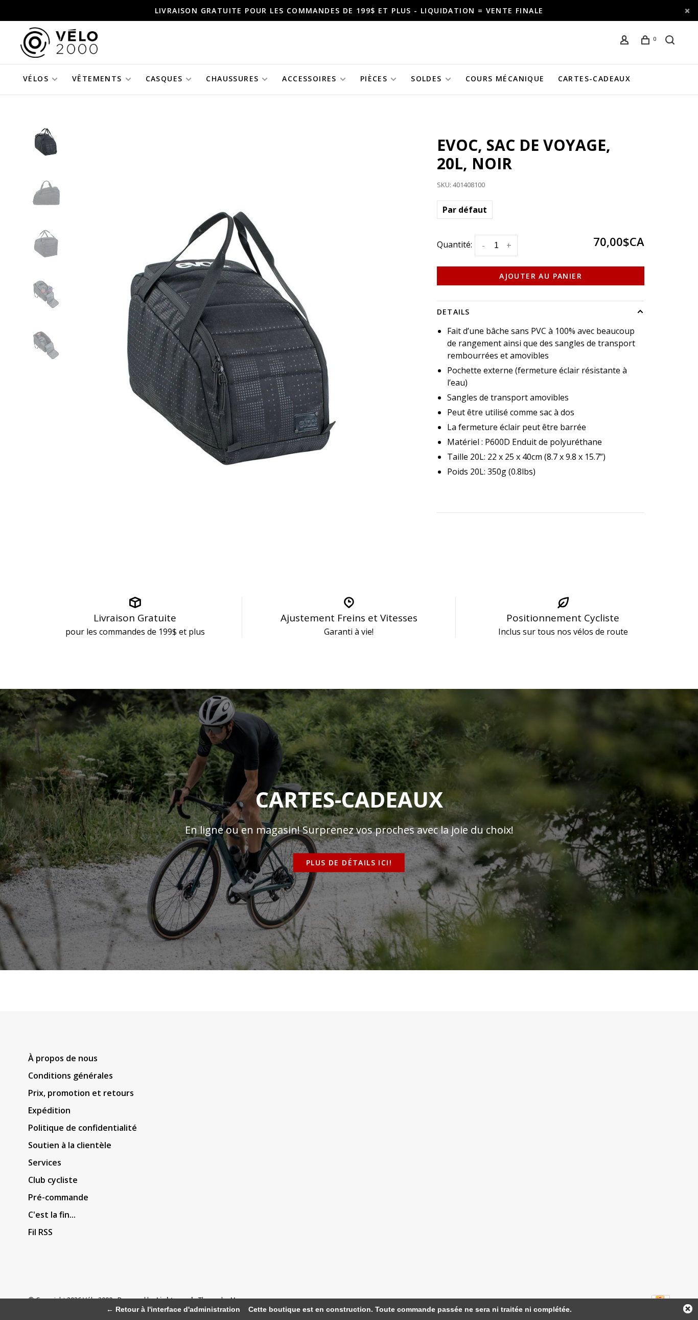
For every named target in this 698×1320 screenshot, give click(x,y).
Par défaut (465, 209)
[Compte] (626, 41)
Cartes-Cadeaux (594, 78)
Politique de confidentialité (82, 1127)
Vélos (36, 78)
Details (453, 312)
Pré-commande (58, 1197)
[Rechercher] (671, 41)
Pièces (373, 78)
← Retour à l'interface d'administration (173, 1309)
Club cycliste (53, 1179)
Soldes (426, 78)
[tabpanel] (231, 338)
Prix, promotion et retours (81, 1093)
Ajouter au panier (540, 276)
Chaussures (232, 78)
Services (44, 1162)
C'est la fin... (52, 1214)
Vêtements (97, 78)
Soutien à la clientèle (69, 1145)
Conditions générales (70, 1075)
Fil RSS (40, 1232)
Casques (164, 78)
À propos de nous (63, 1058)
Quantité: (454, 244)
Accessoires (309, 78)
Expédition (49, 1110)
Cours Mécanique (505, 78)
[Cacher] (688, 1309)
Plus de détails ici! (349, 863)
